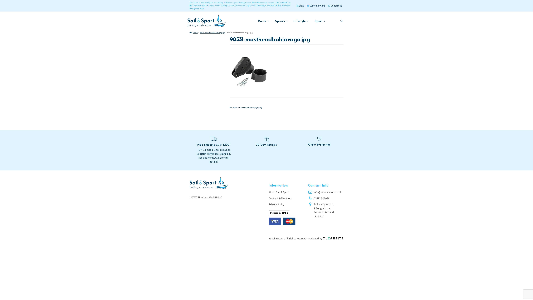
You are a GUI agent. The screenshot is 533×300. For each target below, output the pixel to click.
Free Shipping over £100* (213, 145)
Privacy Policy (276, 204)
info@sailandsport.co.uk (328, 192)
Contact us (336, 5)
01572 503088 (322, 198)
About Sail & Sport (279, 192)
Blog (301, 5)
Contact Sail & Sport (280, 198)
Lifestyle (300, 21)
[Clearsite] (333, 237)
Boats (262, 21)
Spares (280, 21)
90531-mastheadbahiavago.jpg (212, 32)
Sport (319, 21)
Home (195, 32)
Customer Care (317, 5)
